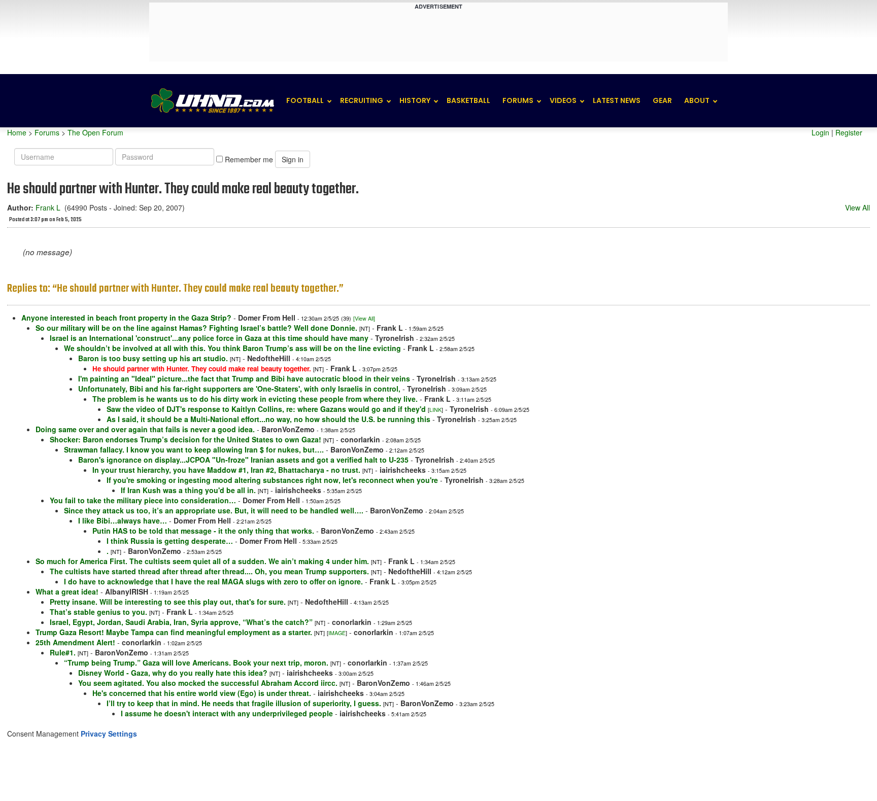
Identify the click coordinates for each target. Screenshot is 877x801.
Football (305, 100)
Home (16, 132)
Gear (662, 100)
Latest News (616, 100)
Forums (517, 100)
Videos (563, 100)
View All (857, 207)
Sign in (292, 159)
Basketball (468, 100)
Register (848, 132)
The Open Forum (95, 132)
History (414, 100)
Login (820, 132)
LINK (435, 409)
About (697, 100)
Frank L (48, 207)
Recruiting (361, 100)
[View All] (364, 318)
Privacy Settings (109, 733)
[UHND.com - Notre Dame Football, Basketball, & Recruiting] (212, 100)
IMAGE (337, 633)
